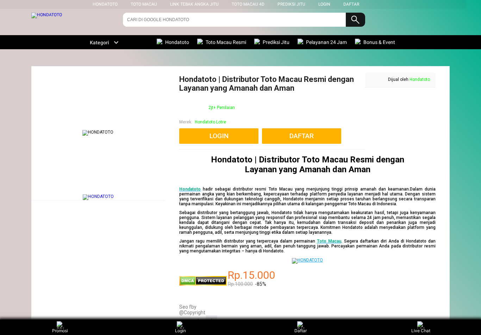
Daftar (300, 330)
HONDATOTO (105, 4)
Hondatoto (420, 79)
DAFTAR (351, 4)
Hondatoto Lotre (210, 122)
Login (180, 330)
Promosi (60, 330)
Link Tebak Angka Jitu (194, 4)
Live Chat (420, 330)
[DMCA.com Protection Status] (203, 284)
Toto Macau (144, 4)
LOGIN (324, 4)
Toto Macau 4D (248, 4)
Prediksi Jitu (291, 4)
